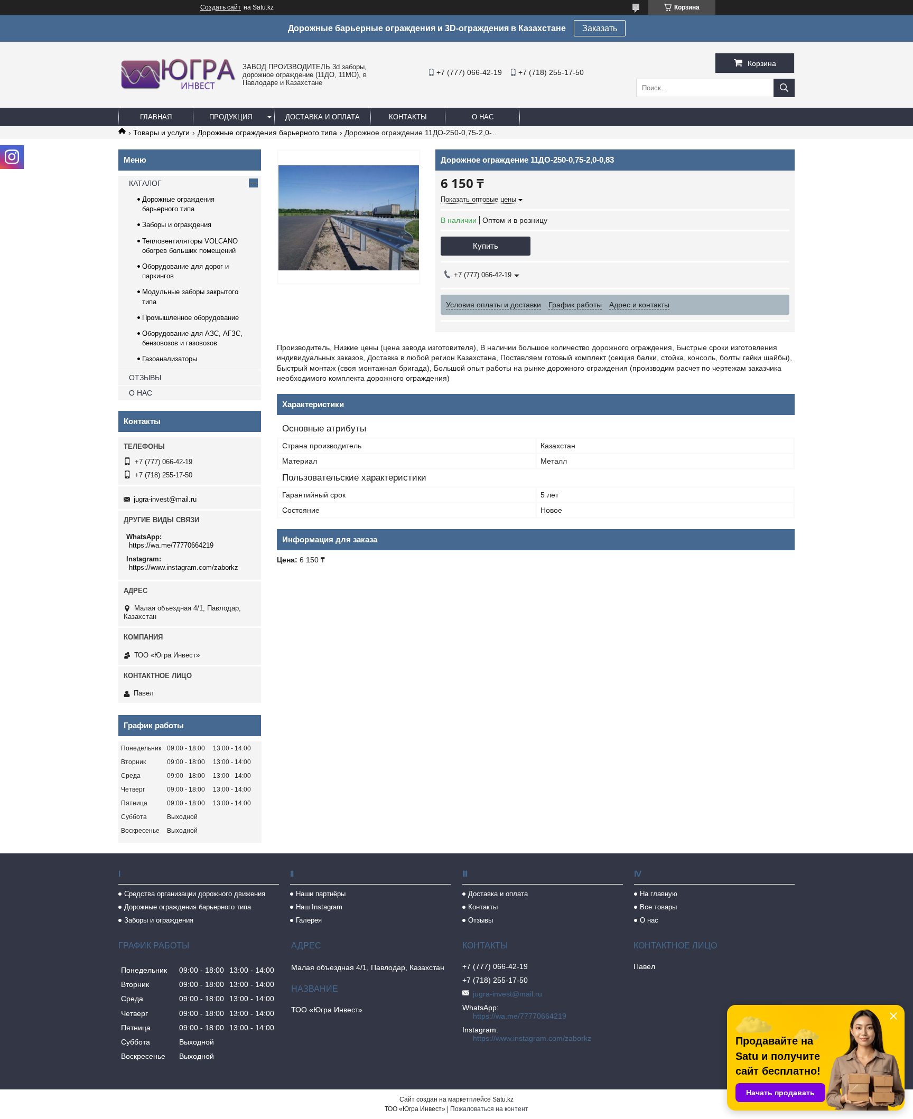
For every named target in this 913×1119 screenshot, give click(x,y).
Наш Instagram (319, 907)
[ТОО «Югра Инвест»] (177, 89)
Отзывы (480, 920)
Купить (485, 245)
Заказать (599, 28)
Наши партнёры (321, 894)
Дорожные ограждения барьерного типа (267, 132)
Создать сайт (220, 7)
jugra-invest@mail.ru (165, 499)
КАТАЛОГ (145, 183)
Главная (156, 117)
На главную (658, 894)
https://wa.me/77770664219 (171, 545)
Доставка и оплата (322, 117)
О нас (482, 117)
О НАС (140, 393)
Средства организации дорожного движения (194, 894)
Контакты (408, 117)
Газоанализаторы (169, 359)
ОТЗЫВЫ (145, 377)
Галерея (309, 920)
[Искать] (784, 88)
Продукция (230, 117)
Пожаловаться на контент (489, 1109)
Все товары (658, 907)
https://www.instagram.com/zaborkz (183, 567)
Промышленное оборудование (190, 318)
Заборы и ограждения (176, 225)
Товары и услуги (161, 132)
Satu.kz (503, 1099)
